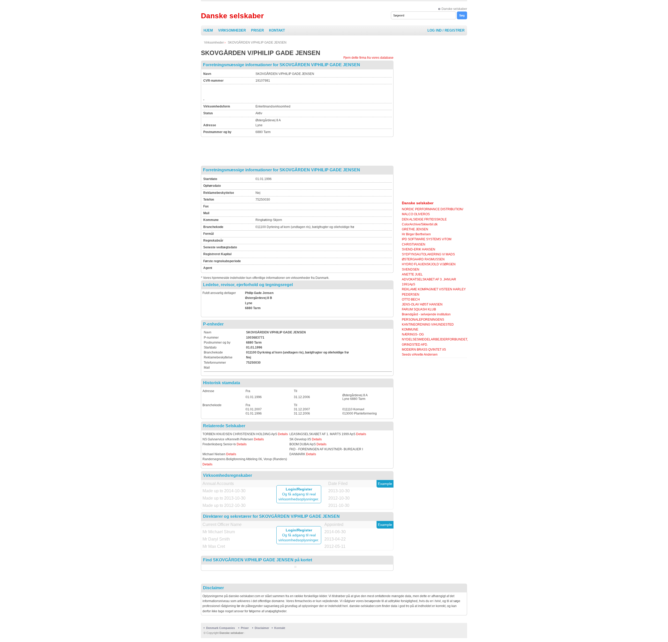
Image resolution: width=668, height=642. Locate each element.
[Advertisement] (316, 93)
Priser (257, 30)
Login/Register (299, 489)
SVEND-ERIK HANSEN (418, 249)
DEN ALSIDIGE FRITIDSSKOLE (424, 219)
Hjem (208, 30)
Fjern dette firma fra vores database (368, 57)
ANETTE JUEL (412, 274)
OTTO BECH (411, 299)
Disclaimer (262, 627)
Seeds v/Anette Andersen (420, 354)
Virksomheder (232, 30)
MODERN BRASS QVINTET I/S (424, 349)
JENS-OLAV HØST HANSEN (422, 304)
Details (283, 434)
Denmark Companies (221, 627)
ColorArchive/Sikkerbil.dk (420, 224)
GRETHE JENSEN (415, 229)
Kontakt (277, 30)
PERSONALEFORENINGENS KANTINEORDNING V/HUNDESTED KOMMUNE (428, 324)
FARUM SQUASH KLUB (419, 309)
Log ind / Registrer (445, 30)
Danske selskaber (454, 9)
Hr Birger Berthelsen (416, 234)
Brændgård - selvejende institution (426, 314)
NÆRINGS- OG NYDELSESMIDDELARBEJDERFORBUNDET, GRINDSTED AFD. (435, 339)
